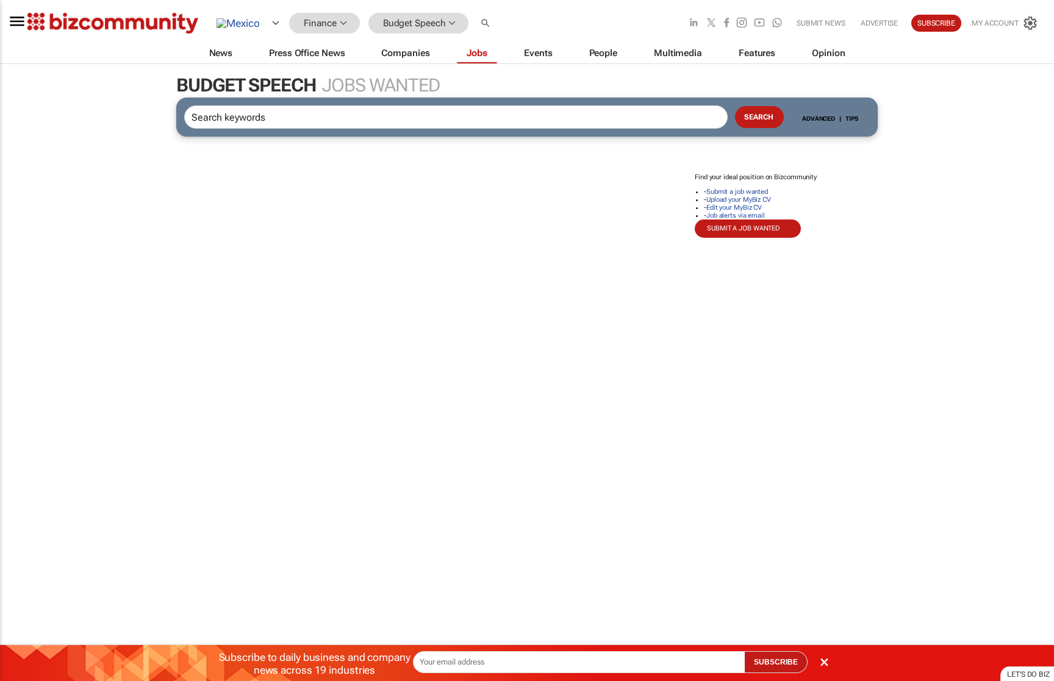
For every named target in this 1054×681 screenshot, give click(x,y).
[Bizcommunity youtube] (759, 23)
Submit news (821, 23)
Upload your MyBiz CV (738, 200)
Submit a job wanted (737, 192)
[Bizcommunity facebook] (726, 23)
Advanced (818, 118)
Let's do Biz (1028, 674)
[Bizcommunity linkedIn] (693, 23)
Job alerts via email (735, 215)
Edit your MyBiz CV (734, 208)
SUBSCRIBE (776, 662)
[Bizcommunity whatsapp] (777, 23)
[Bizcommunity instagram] (741, 23)
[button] (487, 23)
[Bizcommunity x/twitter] (711, 23)
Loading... (23, 570)
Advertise (879, 23)
